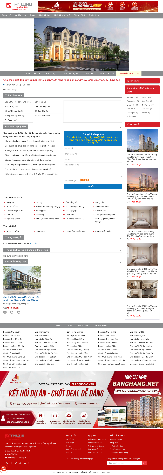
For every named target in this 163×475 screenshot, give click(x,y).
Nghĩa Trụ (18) (148, 105)
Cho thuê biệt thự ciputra (141, 346)
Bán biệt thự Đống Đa (12, 339)
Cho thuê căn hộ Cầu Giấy (78, 364)
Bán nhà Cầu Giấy (74, 346)
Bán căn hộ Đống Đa (43, 339)
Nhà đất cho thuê (62, 15)
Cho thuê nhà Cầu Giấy (45, 364)
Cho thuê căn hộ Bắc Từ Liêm (47, 360)
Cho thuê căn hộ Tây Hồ (140, 349)
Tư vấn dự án (105, 472)
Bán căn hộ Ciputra (75, 332)
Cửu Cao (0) (147, 101)
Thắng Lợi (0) (132, 116)
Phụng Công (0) (133, 101)
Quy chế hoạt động (96, 442)
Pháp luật (114, 442)
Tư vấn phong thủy (118, 449)
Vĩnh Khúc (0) (132, 109)
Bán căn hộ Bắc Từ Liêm (77, 342)
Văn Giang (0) (132, 97)
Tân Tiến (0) (147, 109)
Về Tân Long (20, 15)
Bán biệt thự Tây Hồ (107, 332)
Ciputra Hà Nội (116, 439)
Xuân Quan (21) (148, 97)
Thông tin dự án (69, 74)
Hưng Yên (25, 303)
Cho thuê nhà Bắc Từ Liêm (141, 357)
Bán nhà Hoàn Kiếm (75, 339)
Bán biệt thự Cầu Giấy (44, 346)
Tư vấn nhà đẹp (116, 446)
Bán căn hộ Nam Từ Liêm (14, 346)
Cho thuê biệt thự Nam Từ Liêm (112, 360)
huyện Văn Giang (13, 303)
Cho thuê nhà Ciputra (12, 349)
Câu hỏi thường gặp (74, 449)
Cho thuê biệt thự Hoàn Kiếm (79, 357)
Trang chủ (6, 15)
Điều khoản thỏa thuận (97, 439)
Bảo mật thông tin (95, 449)
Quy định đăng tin (95, 452)
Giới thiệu (51, 74)
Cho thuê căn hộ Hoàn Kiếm (110, 357)
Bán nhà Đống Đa (137, 335)
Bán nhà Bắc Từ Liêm (12, 342)
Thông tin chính (32, 74)
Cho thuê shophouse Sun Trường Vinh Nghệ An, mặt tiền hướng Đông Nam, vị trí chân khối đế (142, 196)
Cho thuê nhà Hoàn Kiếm (46, 357)
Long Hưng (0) (132, 105)
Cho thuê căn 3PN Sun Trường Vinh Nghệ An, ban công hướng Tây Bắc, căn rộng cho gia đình (140, 233)
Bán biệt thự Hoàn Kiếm (108, 339)
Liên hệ (69, 452)
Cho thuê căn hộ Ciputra (45, 349)
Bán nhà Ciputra (42, 332)
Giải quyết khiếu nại (96, 446)
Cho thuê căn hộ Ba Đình (77, 353)
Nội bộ (59, 325)
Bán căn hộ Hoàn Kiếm (139, 339)
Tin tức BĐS (79, 15)
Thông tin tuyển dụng (119, 452)
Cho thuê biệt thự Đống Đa (141, 353)
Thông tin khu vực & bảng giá (98, 74)
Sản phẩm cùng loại (129, 74)
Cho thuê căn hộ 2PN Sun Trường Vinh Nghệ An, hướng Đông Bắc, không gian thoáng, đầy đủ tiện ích (142, 309)
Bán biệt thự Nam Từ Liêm (141, 342)
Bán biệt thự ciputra (12, 332)
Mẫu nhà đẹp (94, 472)
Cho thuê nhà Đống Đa (108, 353)
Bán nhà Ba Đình (42, 335)
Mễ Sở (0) (146, 112)
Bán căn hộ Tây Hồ (11, 335)
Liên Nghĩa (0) (132, 112)
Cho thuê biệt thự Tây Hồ (78, 349)
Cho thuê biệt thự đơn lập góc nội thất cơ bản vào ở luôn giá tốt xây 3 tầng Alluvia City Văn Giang (21, 298)
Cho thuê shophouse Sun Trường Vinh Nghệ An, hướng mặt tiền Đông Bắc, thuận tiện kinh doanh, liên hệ (142, 158)
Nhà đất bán (45, 15)
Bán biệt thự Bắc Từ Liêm (46, 342)
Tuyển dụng (94, 15)
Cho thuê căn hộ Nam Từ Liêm (143, 360)
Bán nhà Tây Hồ (137, 332)
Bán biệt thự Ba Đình (76, 335)
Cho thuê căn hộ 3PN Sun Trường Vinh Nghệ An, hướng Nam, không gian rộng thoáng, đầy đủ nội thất (142, 271)
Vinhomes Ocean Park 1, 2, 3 (142, 364)
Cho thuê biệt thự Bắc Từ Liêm (16, 360)
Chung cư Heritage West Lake (111, 364)
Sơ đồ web (70, 439)
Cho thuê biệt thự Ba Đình (46, 353)
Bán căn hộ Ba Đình (106, 335)
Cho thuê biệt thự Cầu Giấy (15, 364)
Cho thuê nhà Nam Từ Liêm (79, 360)
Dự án (33, 15)
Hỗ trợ (68, 446)
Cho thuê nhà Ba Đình (12, 353)
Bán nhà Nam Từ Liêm (108, 342)
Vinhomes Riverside (11, 367)
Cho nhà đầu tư (100, 325)
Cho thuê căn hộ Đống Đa (14, 357)
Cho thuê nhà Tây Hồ (107, 349)
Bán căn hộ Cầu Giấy (107, 346)
